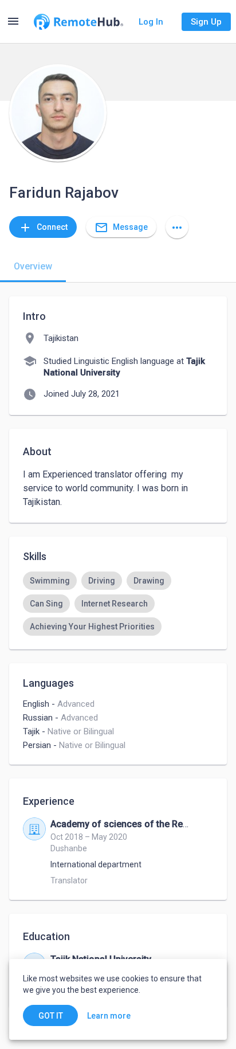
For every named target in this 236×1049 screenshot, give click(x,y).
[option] (50, 581)
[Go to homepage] (78, 22)
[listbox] (118, 603)
